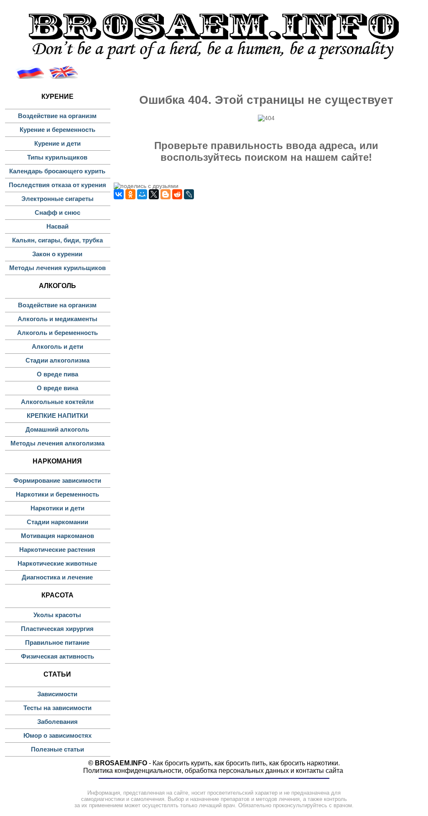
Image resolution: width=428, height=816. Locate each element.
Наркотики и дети (57, 508)
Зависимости (57, 694)
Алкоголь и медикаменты (57, 318)
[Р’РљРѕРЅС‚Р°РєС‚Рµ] (119, 194)
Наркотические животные (57, 563)
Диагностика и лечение (57, 577)
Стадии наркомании (57, 521)
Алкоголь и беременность (57, 332)
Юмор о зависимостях (57, 735)
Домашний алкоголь (57, 429)
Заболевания (57, 721)
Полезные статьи (57, 749)
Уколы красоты (57, 614)
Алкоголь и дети (57, 346)
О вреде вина (57, 387)
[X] (154, 194)
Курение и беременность (57, 129)
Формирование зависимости (57, 480)
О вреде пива (57, 374)
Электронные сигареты (57, 198)
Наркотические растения (57, 549)
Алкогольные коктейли (57, 401)
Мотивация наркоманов (57, 535)
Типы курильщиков (57, 157)
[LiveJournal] (189, 194)
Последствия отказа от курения (57, 184)
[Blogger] (165, 194)
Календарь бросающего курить (57, 171)
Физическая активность (57, 656)
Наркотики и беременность (57, 494)
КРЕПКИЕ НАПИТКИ (57, 415)
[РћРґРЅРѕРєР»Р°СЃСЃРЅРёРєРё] (130, 194)
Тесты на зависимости (57, 707)
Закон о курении (57, 253)
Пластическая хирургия (57, 628)
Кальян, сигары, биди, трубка (57, 240)
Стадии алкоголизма (57, 360)
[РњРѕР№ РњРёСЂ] (142, 194)
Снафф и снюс (57, 212)
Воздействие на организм (57, 115)
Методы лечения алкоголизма (57, 443)
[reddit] (177, 194)
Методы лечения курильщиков (57, 267)
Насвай (57, 226)
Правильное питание (57, 642)
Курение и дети (57, 143)
